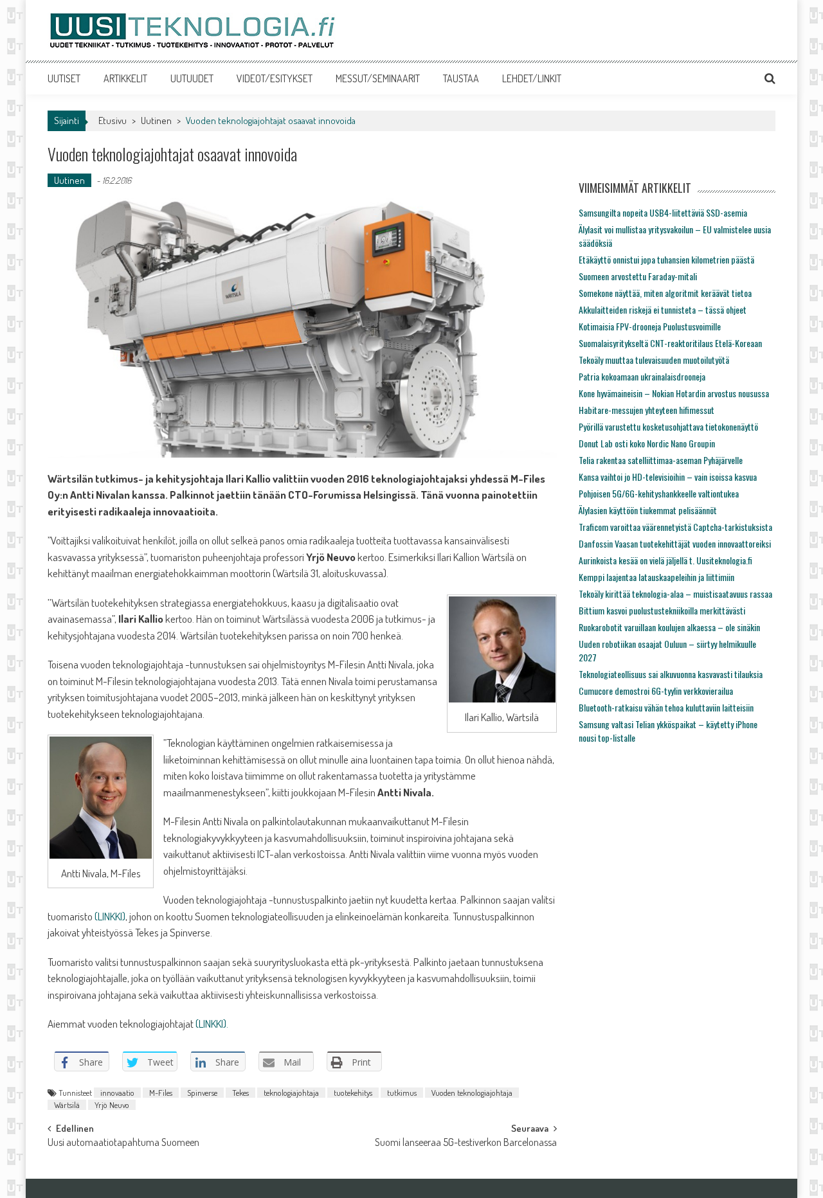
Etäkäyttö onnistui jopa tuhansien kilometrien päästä (666, 259)
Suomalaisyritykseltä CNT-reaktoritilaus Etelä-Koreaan (670, 343)
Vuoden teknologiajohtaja (471, 1092)
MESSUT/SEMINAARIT (378, 78)
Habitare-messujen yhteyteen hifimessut (646, 409)
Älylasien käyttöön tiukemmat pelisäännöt (648, 510)
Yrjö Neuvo (112, 1105)
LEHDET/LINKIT (531, 78)
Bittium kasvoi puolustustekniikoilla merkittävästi (662, 610)
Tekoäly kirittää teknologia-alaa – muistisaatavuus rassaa (675, 593)
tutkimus (402, 1092)
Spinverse (202, 1092)
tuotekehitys (353, 1092)
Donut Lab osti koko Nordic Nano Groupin (647, 443)
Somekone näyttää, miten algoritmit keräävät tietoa (665, 293)
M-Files (160, 1092)
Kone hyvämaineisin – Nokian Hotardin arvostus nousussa (674, 393)
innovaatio (117, 1092)
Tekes (240, 1092)
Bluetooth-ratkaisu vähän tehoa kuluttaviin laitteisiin (666, 707)
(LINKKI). (211, 1023)
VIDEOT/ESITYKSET (274, 78)
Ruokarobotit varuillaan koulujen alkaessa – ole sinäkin (669, 627)
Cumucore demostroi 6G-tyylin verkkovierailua (656, 690)
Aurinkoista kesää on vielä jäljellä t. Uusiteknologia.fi (665, 560)
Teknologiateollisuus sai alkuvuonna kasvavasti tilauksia (671, 674)
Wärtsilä (67, 1105)
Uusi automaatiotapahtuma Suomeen (123, 1143)
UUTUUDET (191, 78)
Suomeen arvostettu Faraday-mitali (638, 276)
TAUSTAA (461, 78)
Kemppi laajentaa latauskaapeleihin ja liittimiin (656, 577)
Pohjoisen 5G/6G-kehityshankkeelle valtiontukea (659, 493)
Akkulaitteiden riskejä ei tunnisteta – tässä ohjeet (662, 309)
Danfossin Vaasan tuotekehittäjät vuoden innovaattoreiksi (675, 543)
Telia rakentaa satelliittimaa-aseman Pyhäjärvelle (661, 460)
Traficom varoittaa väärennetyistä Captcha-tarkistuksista (675, 526)
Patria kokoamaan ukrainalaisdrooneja (642, 376)
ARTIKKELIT (125, 78)
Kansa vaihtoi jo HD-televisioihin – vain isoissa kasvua (668, 476)
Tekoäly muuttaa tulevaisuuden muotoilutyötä (654, 359)
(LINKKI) (109, 916)
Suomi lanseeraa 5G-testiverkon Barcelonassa (466, 1143)
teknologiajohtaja (291, 1092)
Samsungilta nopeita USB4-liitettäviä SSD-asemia (663, 212)
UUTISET (64, 78)
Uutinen (156, 120)
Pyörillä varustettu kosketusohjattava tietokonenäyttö (668, 426)
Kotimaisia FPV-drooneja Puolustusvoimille (650, 326)
